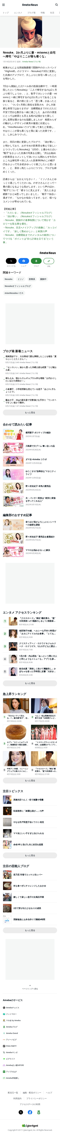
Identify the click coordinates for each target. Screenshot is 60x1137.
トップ (6, 12)
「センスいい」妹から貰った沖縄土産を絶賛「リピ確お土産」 (31, 368)
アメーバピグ (11, 1039)
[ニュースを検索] (56, 5)
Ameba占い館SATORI (15, 1065)
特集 (43, 12)
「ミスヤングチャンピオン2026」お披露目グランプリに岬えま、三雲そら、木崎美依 (46, 746)
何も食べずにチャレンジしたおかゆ (29, 885)
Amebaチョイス (12, 1007)
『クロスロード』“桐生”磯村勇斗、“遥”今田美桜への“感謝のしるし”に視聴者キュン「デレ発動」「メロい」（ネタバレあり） (37, 622)
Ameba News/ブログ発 (31, 61)
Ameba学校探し (12, 1078)
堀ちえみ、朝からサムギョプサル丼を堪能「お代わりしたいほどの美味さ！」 (31, 379)
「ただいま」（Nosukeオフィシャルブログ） (29, 212)
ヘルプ (49, 1092)
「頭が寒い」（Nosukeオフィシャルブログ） (29, 216)
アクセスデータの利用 (30, 1104)
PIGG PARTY (11, 1046)
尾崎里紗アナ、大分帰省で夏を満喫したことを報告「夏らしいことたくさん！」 (31, 357)
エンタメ (18, 12)
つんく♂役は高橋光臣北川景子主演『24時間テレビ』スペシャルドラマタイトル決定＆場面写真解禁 (45, 719)
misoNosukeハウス (14, 293)
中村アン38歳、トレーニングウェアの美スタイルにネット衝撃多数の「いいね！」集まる (17, 772)
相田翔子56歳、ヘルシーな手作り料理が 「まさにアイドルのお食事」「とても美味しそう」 (37, 633)
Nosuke (8, 279)
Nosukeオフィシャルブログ (18, 286)
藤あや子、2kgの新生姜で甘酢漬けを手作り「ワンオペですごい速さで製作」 (31, 401)
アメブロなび (11, 1071)
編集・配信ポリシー (32, 1092)
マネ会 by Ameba (13, 1020)
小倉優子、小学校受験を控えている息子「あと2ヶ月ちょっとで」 (31, 390)
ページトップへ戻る (30, 988)
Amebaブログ (11, 1027)
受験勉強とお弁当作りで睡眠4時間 (29, 919)
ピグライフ (10, 1059)
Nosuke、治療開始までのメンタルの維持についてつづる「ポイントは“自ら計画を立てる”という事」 (29, 238)
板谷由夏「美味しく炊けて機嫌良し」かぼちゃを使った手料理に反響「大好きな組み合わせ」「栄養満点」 (37, 671)
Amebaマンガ (11, 1052)
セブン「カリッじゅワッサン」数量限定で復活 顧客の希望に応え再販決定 (17, 744)
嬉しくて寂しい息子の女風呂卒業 (28, 897)
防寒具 (32, 279)
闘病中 (43, 279)
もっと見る (30, 412)
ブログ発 (31, 12)
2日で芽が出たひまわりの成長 (27, 908)
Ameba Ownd (12, 1033)
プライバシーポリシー (36, 1098)
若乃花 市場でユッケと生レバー (28, 874)
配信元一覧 (13, 1092)
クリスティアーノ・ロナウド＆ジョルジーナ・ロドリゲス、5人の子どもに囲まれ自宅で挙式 (38, 646)
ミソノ (21, 279)
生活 (52, 12)
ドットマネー (11, 1014)
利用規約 (17, 1098)
